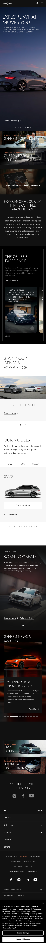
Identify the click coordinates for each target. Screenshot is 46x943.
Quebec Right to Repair (16, 871)
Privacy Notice (17, 866)
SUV (23, 464)
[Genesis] (7, 3)
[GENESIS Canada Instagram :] (19, 880)
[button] (15, 128)
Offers (7, 847)
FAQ (15, 856)
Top (38, 811)
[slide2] (8, 716)
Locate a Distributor (37, 3)
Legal (33, 861)
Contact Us (23, 856)
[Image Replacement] (23, 659)
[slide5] (23, 716)
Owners (7, 840)
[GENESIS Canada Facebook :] (11, 880)
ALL (10, 464)
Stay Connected (35, 856)
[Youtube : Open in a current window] (32, 796)
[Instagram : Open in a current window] (14, 796)
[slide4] (20, 716)
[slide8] (31, 716)
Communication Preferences (20, 861)
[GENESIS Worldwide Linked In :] (27, 880)
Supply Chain (29, 866)
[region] (23, 921)
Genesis (7, 832)
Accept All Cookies (23, 939)
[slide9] (34, 716)
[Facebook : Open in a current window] (23, 796)
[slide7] (28, 716)
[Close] (43, 903)
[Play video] (41, 716)
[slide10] (37, 716)
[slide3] (14, 716)
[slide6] (26, 716)
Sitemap (9, 856)
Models (7, 818)
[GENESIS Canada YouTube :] (35, 880)
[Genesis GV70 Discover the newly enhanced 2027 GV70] (23, 69)
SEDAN (35, 464)
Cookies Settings (23, 933)
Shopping (8, 825)
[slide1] (5, 716)
